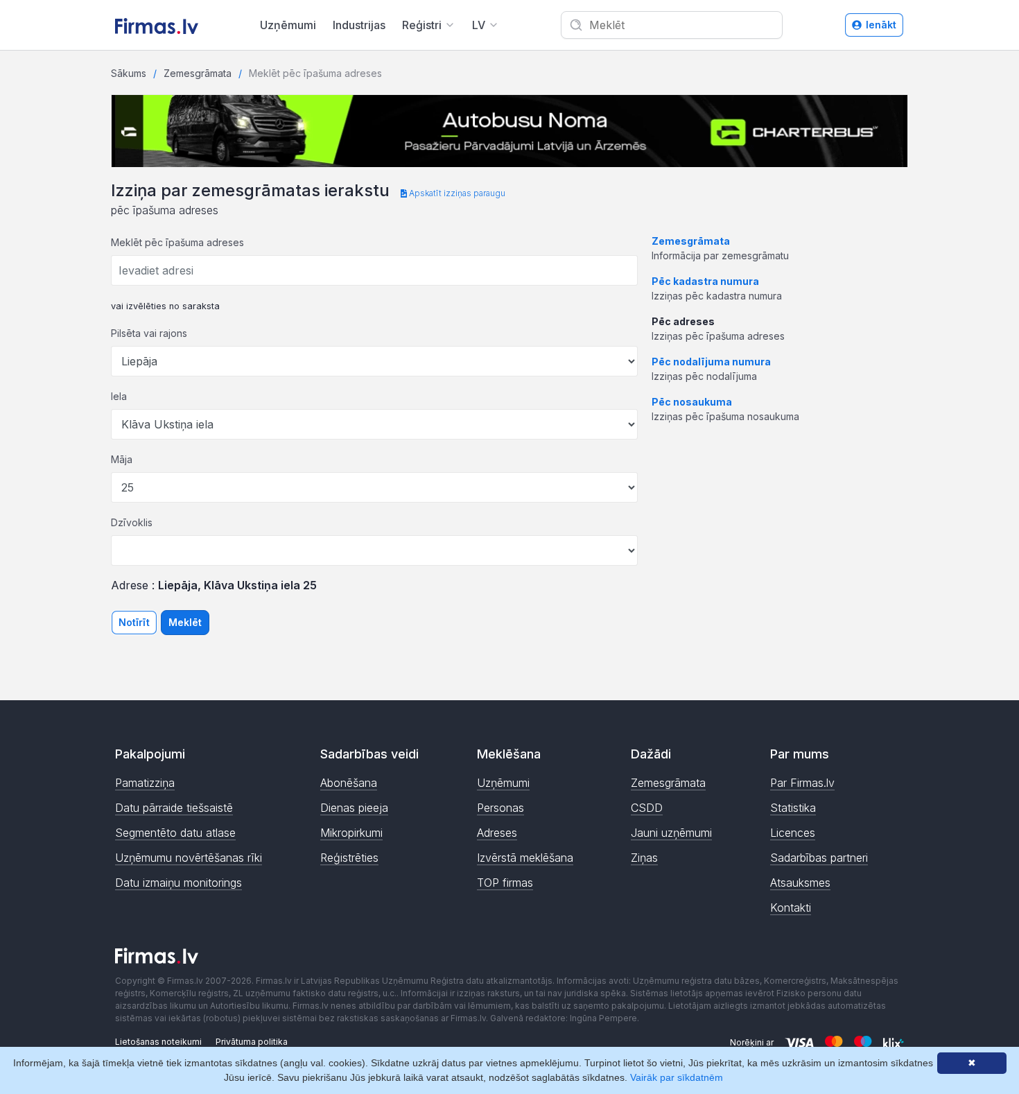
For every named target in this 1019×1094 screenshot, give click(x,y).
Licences (792, 833)
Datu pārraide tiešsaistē (174, 808)
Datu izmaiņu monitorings (178, 882)
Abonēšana (348, 783)
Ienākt (881, 25)
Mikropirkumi (351, 833)
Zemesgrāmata (198, 73)
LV (478, 25)
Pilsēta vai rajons (149, 333)
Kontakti (790, 907)
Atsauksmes (800, 882)
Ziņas (644, 858)
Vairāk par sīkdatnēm (676, 1077)
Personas (500, 808)
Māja (121, 459)
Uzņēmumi (288, 25)
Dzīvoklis (132, 522)
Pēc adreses (683, 321)
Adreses (497, 833)
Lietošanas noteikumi (158, 1041)
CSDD (647, 808)
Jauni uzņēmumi (671, 833)
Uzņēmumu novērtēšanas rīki (188, 858)
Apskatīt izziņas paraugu (456, 193)
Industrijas (359, 25)
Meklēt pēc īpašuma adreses (177, 242)
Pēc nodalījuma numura (711, 361)
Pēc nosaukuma (692, 402)
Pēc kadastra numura (705, 281)
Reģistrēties (349, 858)
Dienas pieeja (354, 808)
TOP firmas (505, 882)
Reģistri (422, 25)
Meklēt (185, 622)
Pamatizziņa (145, 783)
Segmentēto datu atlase (175, 833)
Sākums (128, 73)
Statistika (793, 808)
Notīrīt (134, 622)
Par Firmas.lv (802, 783)
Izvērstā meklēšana (525, 858)
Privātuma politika (252, 1041)
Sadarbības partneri (819, 858)
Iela (119, 396)
